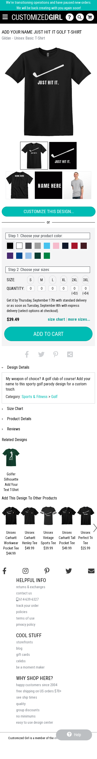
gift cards (23, 655)
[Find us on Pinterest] (47, 571)
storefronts (24, 642)
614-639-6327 (28, 599)
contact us (24, 593)
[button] (34, 155)
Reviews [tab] (13, 429)
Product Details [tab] (19, 418)
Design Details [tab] (18, 367)
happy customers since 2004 (36, 685)
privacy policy (25, 625)
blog (19, 648)
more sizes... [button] (79, 319)
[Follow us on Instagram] (25, 571)
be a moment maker (30, 667)
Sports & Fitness (35, 396)
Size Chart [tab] (15, 408)
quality (21, 704)
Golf (54, 396)
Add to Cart (48, 334)
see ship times (26, 697)
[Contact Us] (71, 17)
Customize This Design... (49, 211)
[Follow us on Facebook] (4, 571)
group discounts (28, 710)
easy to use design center (34, 722)
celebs (21, 661)
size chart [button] (56, 319)
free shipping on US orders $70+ (38, 691)
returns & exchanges (30, 587)
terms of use (25, 618)
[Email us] (91, 571)
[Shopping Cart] (91, 17)
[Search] (81, 17)
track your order (27, 606)
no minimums (26, 716)
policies (21, 612)
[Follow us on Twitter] (68, 571)
